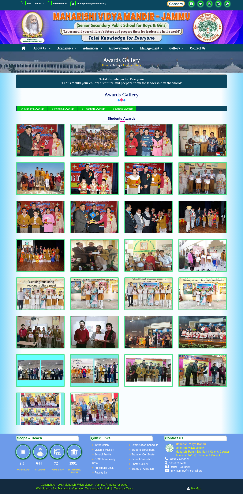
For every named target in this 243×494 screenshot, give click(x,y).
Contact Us (197, 48)
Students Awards (34, 109)
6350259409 (60, 3)
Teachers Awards (94, 109)
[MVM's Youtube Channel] (209, 3)
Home (106, 65)
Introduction (102, 445)
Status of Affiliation (143, 468)
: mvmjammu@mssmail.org (186, 470)
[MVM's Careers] (176, 5)
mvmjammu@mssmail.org (91, 3)
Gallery (174, 48)
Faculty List (101, 472)
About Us (40, 48)
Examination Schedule (145, 445)
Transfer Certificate (143, 454)
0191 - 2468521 (35, 3)
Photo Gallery (140, 464)
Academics (65, 48)
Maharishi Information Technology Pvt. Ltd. (83, 488)
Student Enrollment (143, 449)
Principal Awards (64, 109)
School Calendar (141, 459)
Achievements (119, 48)
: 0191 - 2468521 (179, 459)
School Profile (103, 454)
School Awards (124, 109)
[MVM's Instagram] (218, 3)
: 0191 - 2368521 (180, 467)
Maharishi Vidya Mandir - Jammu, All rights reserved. (96, 484)
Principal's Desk (104, 467)
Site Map (197, 488)
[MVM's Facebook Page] (191, 3)
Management (149, 48)
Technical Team (123, 488)
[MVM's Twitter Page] (200, 3)
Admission (91, 48)
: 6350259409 (176, 463)
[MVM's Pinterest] (227, 3)
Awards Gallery (132, 65)
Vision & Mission (104, 449)
